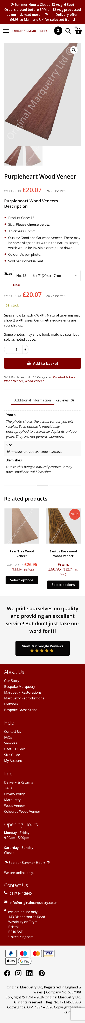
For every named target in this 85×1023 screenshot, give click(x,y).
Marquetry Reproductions (24, 698)
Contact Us (12, 731)
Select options (21, 580)
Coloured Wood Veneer (22, 811)
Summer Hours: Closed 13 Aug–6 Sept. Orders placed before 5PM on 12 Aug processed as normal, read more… (42, 9)
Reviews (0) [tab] (64, 400)
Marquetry (12, 799)
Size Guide (12, 755)
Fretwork (11, 704)
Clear (16, 285)
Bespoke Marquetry (19, 686)
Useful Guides (15, 749)
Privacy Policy (14, 794)
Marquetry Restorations (22, 692)
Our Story (11, 680)
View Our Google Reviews (42, 646)
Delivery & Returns (18, 782)
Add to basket (45, 363)
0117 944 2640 (20, 893)
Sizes (8, 273)
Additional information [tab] (32, 400)
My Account (13, 760)
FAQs (8, 737)
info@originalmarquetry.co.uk (33, 902)
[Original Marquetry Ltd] (30, 28)
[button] (74, 50)
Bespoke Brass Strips (20, 710)
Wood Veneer (34, 381)
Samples (10, 743)
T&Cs (8, 788)
